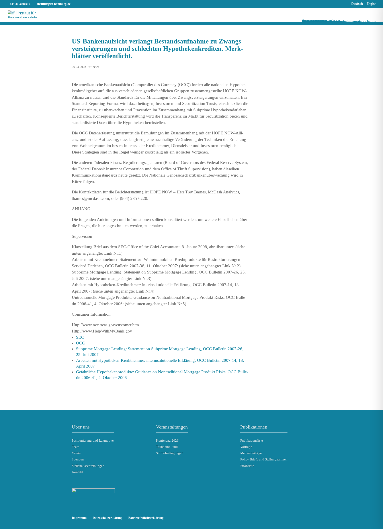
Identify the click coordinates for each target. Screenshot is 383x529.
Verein (76, 453)
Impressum (79, 517)
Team (75, 446)
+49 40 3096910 (20, 4)
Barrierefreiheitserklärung (146, 517)
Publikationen (253, 427)
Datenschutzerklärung (107, 517)
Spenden (78, 459)
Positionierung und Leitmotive (93, 440)
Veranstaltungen (172, 427)
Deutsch (357, 4)
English (371, 4)
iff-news (93, 67)
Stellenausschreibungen (88, 466)
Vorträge (246, 446)
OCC (80, 343)
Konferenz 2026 (167, 440)
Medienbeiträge (251, 453)
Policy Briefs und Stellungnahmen (263, 459)
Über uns (81, 427)
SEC (80, 337)
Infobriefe (247, 466)
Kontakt (77, 472)
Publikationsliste (251, 440)
